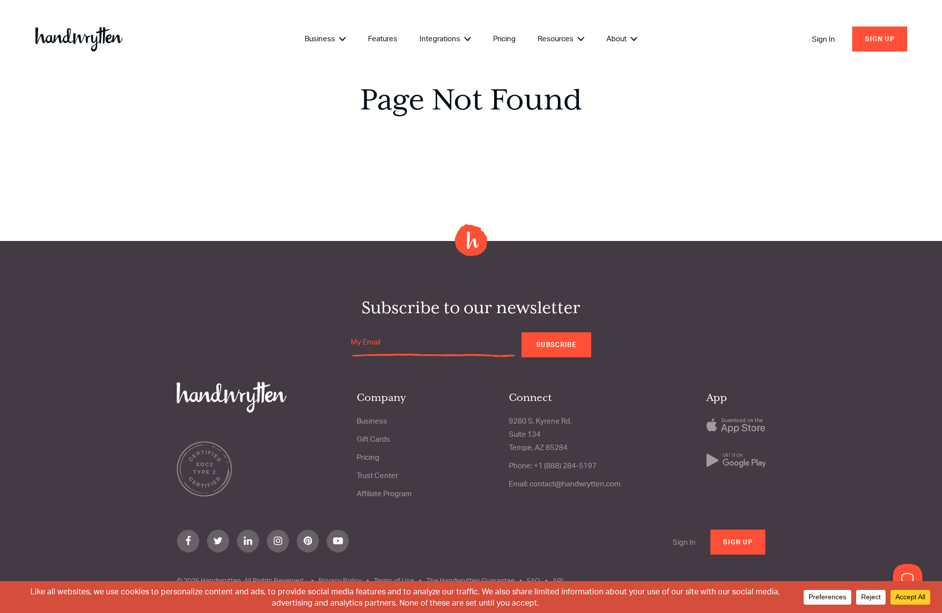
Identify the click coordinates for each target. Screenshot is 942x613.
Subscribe (556, 344)
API (557, 580)
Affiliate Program (384, 493)
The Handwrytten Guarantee (470, 580)
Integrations (440, 38)
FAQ (533, 580)
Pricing (504, 38)
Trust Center (377, 475)
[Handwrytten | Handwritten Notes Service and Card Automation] (79, 39)
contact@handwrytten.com (575, 483)
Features (382, 38)
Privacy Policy (340, 580)
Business (321, 38)
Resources (556, 38)
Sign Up (879, 39)
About (617, 38)
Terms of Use (394, 580)
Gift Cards (373, 439)
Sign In (823, 39)
